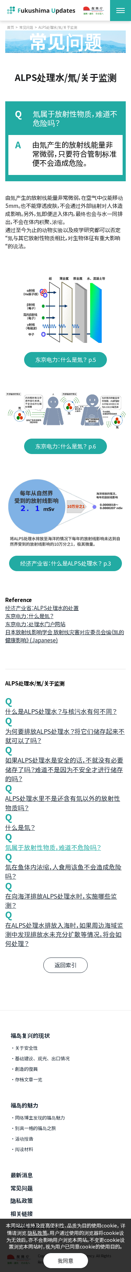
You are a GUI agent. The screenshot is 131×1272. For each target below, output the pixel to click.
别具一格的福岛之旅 (35, 1128)
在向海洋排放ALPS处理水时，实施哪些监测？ (61, 900)
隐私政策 (21, 1200)
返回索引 (65, 965)
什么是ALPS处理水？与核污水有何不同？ (61, 711)
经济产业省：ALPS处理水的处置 (42, 607)
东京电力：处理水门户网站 (35, 624)
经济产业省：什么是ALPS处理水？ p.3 (65, 563)
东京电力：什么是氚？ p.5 (65, 360)
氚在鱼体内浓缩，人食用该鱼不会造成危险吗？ (63, 871)
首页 (10, 27)
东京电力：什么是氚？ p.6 (65, 446)
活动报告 (24, 1138)
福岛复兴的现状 (30, 1035)
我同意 (65, 1260)
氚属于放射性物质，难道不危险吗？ (53, 847)
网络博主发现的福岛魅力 (40, 1117)
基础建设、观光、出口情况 (42, 1058)
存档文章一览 (28, 1079)
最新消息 (21, 1175)
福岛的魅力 (24, 1105)
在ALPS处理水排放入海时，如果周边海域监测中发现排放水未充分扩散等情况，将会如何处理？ (64, 934)
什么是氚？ (20, 827)
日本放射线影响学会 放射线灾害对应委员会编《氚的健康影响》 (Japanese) (64, 636)
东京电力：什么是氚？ (29, 616)
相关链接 (21, 1213)
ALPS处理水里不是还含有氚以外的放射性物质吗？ (62, 803)
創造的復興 (26, 1068)
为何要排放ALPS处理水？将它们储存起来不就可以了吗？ (65, 736)
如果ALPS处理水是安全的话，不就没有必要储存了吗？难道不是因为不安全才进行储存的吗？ (64, 769)
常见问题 (26, 27)
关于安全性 (26, 1047)
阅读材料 (24, 1149)
